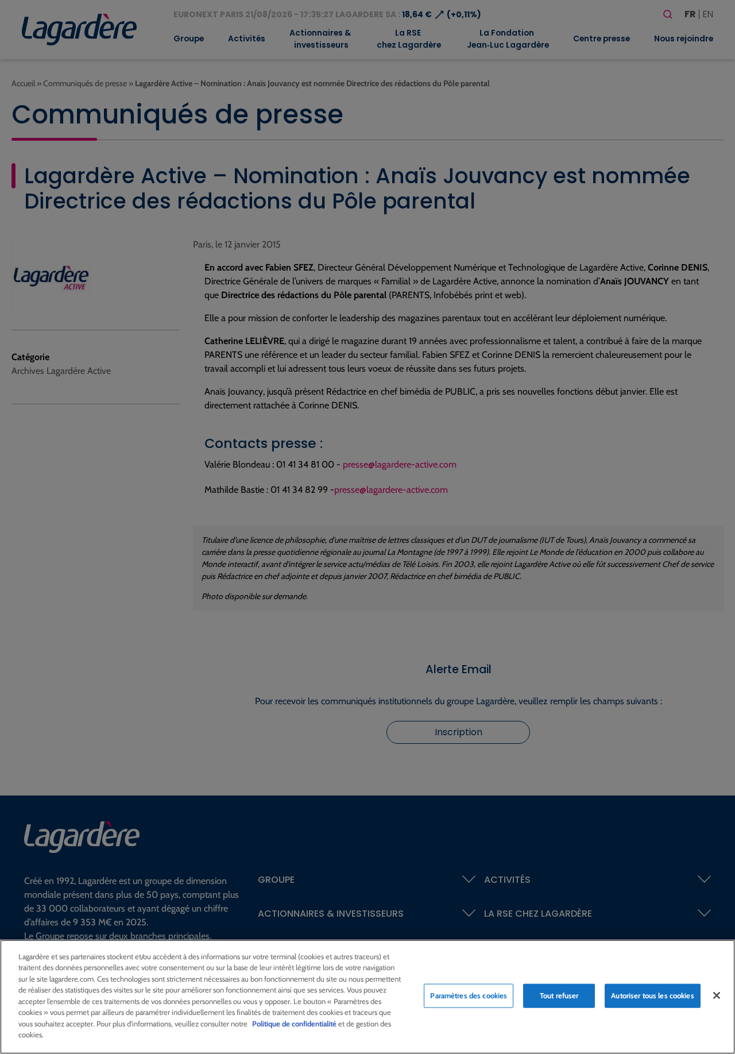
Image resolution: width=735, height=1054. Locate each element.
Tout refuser (559, 995)
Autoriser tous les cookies (652, 995)
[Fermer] (716, 995)
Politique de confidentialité (294, 1023)
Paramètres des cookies (468, 995)
